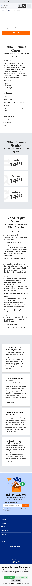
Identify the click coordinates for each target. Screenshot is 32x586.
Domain (3, 519)
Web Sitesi (4, 530)
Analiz (12, 583)
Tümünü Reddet (16, 580)
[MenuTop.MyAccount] (20, 6)
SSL (2, 538)
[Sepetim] (24, 6)
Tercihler (19, 583)
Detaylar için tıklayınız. (16, 574)
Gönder (26, 505)
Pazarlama (26, 583)
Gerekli (6, 583)
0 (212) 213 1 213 (16, 561)
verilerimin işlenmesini (25, 508)
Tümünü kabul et (9, 577)
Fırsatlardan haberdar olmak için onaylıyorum (17, 509)
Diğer (3, 541)
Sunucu (3, 534)
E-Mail (3, 527)
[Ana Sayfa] (7, 5)
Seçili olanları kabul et (21, 577)
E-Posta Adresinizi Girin (10, 502)
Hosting (3, 523)
